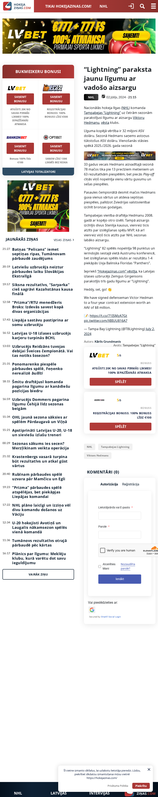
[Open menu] (153, 6)
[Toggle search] (142, 6)
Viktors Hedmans (98, 455)
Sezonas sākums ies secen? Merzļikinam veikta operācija (40, 445)
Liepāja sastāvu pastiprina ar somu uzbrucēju (40, 322)
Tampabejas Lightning (115, 447)
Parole (103, 526)
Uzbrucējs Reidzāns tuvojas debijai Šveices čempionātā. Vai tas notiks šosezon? (42, 351)
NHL (104, 6)
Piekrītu (141, 786)
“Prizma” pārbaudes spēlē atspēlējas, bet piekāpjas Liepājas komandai (37, 492)
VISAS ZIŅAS (63, 240)
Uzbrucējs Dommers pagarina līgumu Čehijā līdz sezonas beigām (40, 404)
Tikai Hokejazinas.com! (68, 6)
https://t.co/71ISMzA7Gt (108, 315)
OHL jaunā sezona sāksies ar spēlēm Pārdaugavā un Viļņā (39, 419)
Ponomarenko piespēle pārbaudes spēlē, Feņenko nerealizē (37, 368)
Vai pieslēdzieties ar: (103, 602)
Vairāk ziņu (38, 574)
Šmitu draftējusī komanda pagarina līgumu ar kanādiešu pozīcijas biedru (41, 386)
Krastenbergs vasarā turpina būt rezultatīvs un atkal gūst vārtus (39, 461)
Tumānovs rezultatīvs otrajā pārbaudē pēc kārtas (39, 542)
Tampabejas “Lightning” (102, 112)
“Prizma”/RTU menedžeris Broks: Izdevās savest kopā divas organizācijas (37, 307)
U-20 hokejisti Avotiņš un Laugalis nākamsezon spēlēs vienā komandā (39, 527)
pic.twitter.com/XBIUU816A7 (105, 320)
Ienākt (120, 579)
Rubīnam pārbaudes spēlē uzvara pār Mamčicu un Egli (38, 476)
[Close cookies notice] (148, 769)
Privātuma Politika (118, 786)
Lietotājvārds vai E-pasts (115, 507)
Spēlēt (120, 381)
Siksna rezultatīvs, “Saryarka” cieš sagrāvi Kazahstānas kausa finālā (42, 289)
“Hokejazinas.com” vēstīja (117, 271)
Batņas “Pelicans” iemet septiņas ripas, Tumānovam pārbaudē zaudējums (38, 254)
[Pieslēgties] (131, 6)
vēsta (105, 122)
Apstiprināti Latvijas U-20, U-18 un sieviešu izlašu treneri (42, 432)
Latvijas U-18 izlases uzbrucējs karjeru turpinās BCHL (41, 335)
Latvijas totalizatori (38, 172)
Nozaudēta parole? (128, 566)
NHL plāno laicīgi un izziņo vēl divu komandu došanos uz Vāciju (41, 509)
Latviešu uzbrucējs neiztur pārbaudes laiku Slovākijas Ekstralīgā (38, 271)
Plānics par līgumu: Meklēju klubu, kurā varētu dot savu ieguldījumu (39, 558)
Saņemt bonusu (20, 99)
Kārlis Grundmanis (108, 341)
